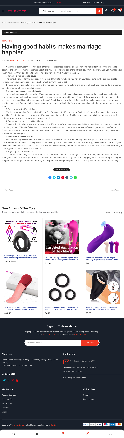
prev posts (9, 190)
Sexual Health (13, 22)
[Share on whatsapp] (75, 177)
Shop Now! (56, 3)
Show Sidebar (11, 32)
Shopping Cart (7, 399)
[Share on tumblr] (66, 177)
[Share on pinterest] (62, 177)
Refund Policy (88, 399)
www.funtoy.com (19, 425)
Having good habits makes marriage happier (51, 49)
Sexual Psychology (61, 170)
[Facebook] (8, 379)
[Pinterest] (13, 379)
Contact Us (97, 3)
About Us (86, 3)
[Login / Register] (107, 11)
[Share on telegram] (71, 177)
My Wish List (7, 403)
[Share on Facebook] (49, 177)
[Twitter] (4, 379)
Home (4, 22)
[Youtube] (17, 379)
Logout (4, 412)
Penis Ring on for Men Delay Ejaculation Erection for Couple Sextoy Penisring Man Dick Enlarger (21, 257)
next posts (115, 190)
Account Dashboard (10, 395)
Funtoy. (54, 425)
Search (99, 11)
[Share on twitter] (54, 177)
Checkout (5, 408)
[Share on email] (58, 177)
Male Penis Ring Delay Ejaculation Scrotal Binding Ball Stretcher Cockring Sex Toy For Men (61, 308)
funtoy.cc (39, 60)
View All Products (113, 213)
